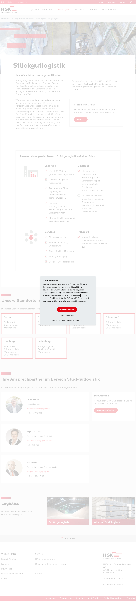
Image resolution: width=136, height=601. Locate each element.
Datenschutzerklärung (71, 295)
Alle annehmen (67, 309)
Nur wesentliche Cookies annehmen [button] (67, 320)
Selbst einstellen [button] (67, 315)
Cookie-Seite (55, 298)
